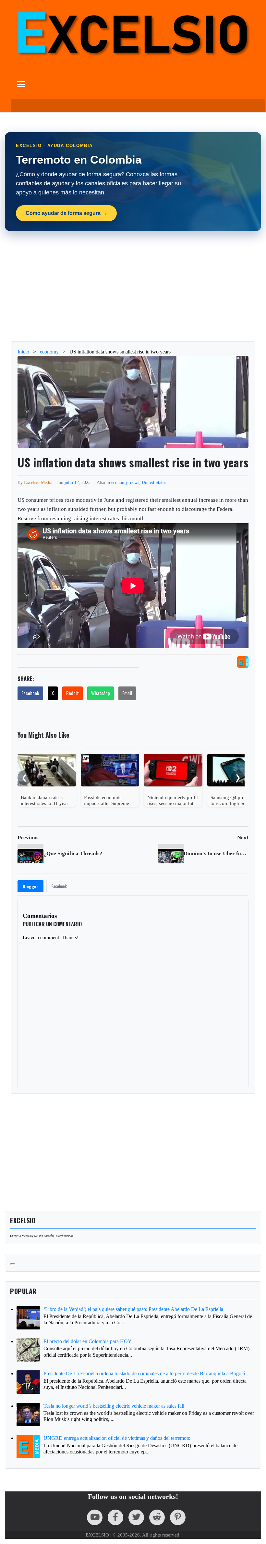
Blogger (30, 886)
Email (127, 693)
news (134, 482)
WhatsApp (100, 693)
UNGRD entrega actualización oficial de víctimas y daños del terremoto (116, 1438)
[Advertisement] (133, 286)
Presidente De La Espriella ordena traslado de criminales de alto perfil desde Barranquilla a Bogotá (144, 1373)
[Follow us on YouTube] (95, 1517)
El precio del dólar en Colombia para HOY (87, 1341)
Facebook (30, 693)
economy (119, 482)
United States (154, 482)
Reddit (72, 693)
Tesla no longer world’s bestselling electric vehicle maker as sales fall (113, 1406)
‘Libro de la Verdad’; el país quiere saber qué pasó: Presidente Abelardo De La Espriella (133, 1309)
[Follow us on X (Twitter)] (136, 1517)
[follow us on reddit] (157, 1517)
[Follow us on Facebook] (115, 1517)
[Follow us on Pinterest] (178, 1517)
